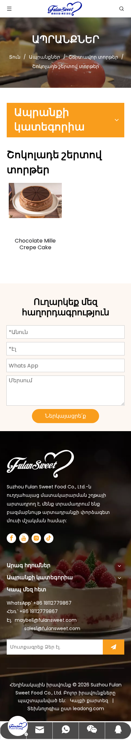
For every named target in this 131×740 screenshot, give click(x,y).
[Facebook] (11, 538)
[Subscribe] (113, 647)
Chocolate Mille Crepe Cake (35, 244)
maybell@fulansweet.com (46, 620)
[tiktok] (48, 538)
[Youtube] (24, 538)
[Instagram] (36, 538)
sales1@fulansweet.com (52, 628)
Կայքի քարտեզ (90, 700)
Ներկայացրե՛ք (65, 416)
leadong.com (88, 708)
